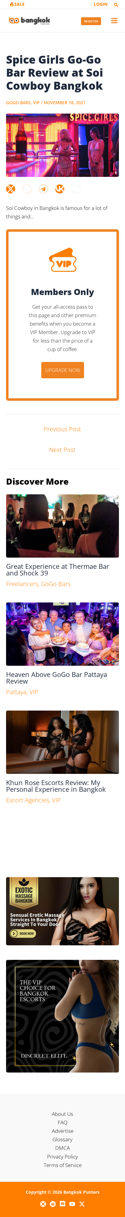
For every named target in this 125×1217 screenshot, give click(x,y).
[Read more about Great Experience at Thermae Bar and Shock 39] (62, 525)
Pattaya (16, 692)
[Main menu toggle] (114, 20)
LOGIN (100, 4)
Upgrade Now (62, 370)
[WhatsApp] (27, 189)
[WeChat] (76, 189)
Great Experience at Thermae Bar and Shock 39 (57, 569)
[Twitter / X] (82, 1204)
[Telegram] (43, 189)
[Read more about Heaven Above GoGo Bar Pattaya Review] (62, 633)
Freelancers (22, 584)
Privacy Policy (62, 1156)
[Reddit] (53, 1204)
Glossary (62, 1139)
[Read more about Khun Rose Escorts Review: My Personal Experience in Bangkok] (62, 741)
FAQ (62, 1122)
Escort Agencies (27, 800)
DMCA (62, 1147)
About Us (62, 1113)
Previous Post (62, 429)
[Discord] (62, 1204)
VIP (36, 102)
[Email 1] (43, 1204)
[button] (116, 5)
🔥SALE (17, 4)
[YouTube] (72, 1204)
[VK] (59, 189)
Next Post (62, 450)
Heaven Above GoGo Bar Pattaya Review (56, 677)
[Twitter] (10, 189)
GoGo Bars (18, 102)
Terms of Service (63, 1165)
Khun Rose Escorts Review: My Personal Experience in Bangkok (56, 786)
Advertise (62, 1130)
